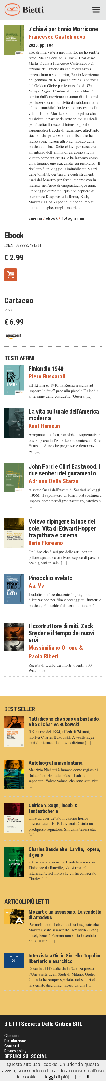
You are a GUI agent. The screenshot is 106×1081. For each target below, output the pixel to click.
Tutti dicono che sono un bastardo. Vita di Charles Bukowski (64, 721)
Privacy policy (15, 1051)
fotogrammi (72, 218)
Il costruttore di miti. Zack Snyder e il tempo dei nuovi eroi (61, 632)
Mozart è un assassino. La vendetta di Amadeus (65, 914)
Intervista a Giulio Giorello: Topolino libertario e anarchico (65, 958)
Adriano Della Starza (54, 481)
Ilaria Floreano (46, 543)
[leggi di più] (56, 1077)
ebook (52, 218)
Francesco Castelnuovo (57, 37)
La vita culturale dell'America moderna (64, 415)
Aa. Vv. (37, 586)
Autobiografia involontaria (56, 763)
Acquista (10, 274)
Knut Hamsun (44, 426)
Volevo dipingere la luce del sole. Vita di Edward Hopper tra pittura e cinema (62, 528)
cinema (35, 218)
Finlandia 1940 (46, 368)
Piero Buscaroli (47, 377)
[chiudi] (83, 1077)
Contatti (11, 1045)
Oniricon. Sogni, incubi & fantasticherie (53, 808)
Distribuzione (15, 1040)
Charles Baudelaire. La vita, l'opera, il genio (64, 852)
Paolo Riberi (43, 657)
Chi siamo (12, 1035)
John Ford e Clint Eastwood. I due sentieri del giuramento (64, 470)
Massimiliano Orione (56, 648)
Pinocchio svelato (50, 578)
